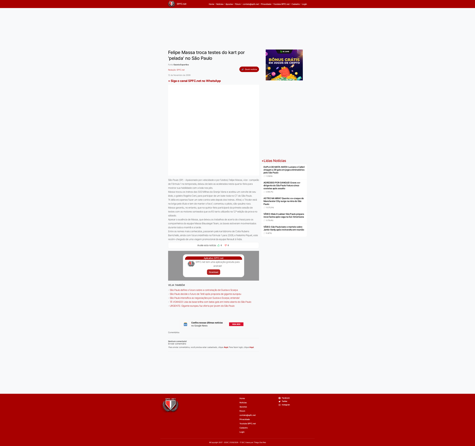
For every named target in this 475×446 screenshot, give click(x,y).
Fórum (238, 4)
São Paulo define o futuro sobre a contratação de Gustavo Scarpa (204, 290)
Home (211, 4)
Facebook (286, 398)
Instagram (286, 405)
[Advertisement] (237, 27)
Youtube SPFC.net (281, 4)
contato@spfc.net (251, 4)
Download (213, 272)
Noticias (220, 4)
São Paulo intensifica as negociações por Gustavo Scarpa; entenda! (204, 297)
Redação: (176, 70)
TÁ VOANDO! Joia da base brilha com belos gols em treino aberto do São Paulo (210, 301)
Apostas (229, 4)
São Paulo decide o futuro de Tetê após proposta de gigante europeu (205, 293)
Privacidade (266, 4)
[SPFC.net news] (213, 324)
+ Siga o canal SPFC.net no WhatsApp (194, 81)
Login (304, 4)
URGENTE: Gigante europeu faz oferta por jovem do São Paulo (202, 305)
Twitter (284, 401)
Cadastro (296, 4)
